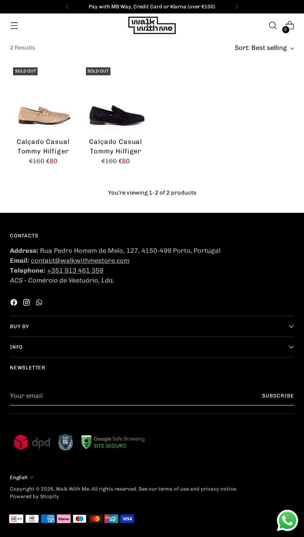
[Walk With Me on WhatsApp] (40, 303)
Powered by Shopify (34, 496)
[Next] (236, 6)
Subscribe (278, 396)
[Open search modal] (273, 25)
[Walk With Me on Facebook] (14, 303)
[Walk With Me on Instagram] (27, 303)
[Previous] (67, 6)
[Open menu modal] (14, 25)
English (19, 477)
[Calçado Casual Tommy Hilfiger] (43, 97)
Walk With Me (72, 489)
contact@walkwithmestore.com (80, 260)
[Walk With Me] (152, 25)
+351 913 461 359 (75, 270)
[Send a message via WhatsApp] (287, 520)
